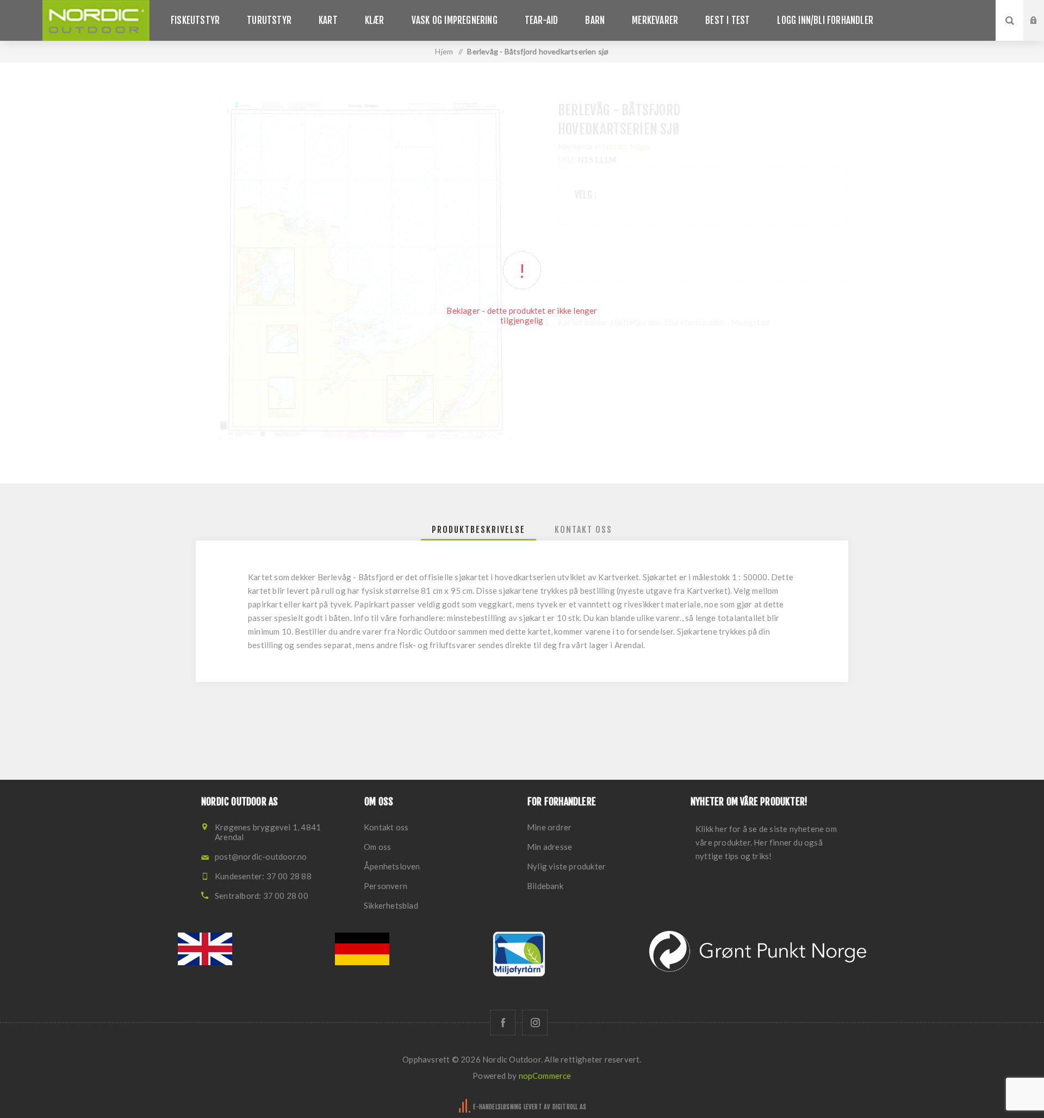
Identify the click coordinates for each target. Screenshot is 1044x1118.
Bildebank (545, 886)
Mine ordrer (549, 827)
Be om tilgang (1042, 31)
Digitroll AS (569, 1107)
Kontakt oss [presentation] (583, 529)
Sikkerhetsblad (391, 905)
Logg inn (1042, 10)
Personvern (385, 886)
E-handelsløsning (497, 1107)
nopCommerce (545, 1075)
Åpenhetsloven (392, 866)
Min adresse (549, 847)
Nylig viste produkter (566, 866)
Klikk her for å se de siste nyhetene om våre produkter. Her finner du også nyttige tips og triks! (766, 842)
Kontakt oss (386, 827)
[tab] (478, 530)
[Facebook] (502, 1022)
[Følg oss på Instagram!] (535, 1022)
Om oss (377, 847)
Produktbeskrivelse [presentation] (478, 529)
